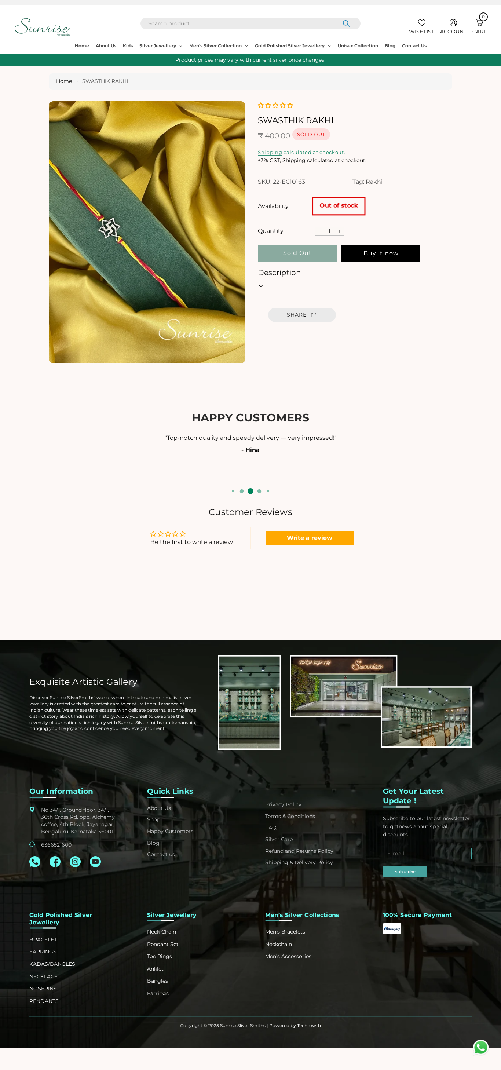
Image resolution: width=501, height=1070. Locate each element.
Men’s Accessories (288, 956)
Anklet (155, 968)
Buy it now (381, 253)
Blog (153, 843)
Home (64, 81)
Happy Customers (170, 831)
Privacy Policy (283, 804)
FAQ (271, 827)
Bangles (157, 981)
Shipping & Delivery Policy (299, 862)
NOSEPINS (43, 988)
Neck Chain (161, 931)
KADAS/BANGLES (52, 964)
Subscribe (405, 871)
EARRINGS (42, 951)
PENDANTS (44, 1001)
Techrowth (309, 1025)
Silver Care (279, 839)
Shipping (270, 152)
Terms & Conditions (290, 816)
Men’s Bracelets (285, 931)
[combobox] (250, 23)
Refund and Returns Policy (299, 851)
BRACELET (43, 939)
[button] (479, 27)
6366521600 (56, 844)
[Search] (346, 23)
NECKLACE (43, 976)
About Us (159, 808)
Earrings (158, 993)
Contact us (161, 854)
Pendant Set (163, 944)
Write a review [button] (309, 537)
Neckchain (278, 944)
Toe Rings (159, 956)
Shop (153, 819)
